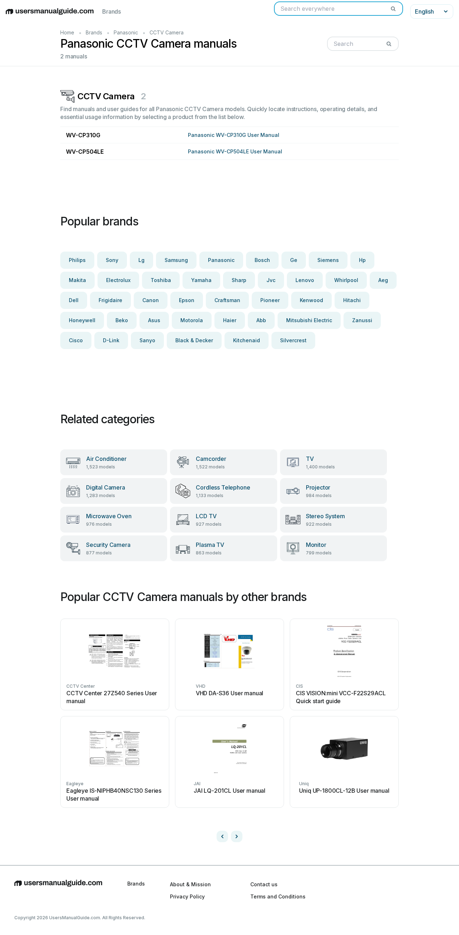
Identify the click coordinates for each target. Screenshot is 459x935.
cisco (76, 340)
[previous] (222, 836)
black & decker (194, 340)
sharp (239, 280)
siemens (328, 260)
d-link (111, 340)
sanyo (147, 340)
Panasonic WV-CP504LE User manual (235, 151)
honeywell (82, 320)
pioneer (270, 300)
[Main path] (58, 890)
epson (186, 300)
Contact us (264, 884)
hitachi (352, 300)
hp (362, 260)
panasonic (221, 260)
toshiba (161, 280)
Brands (111, 11)
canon (150, 300)
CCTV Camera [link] (167, 32)
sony (112, 260)
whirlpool (346, 280)
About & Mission (190, 884)
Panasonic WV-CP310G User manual (233, 135)
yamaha (201, 280)
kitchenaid (246, 340)
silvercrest (293, 340)
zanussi (362, 320)
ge (293, 260)
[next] (236, 836)
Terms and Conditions (278, 896)
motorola (191, 320)
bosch (262, 260)
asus (154, 320)
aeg (383, 280)
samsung (176, 260)
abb (261, 320)
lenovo (304, 280)
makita (77, 280)
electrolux (118, 280)
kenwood (311, 300)
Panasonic (126, 32)
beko (121, 320)
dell (74, 300)
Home (67, 32)
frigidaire (110, 300)
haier (229, 320)
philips (77, 260)
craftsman (227, 300)
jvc (270, 280)
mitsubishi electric (309, 320)
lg (141, 260)
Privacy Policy (187, 896)
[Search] (393, 8)
